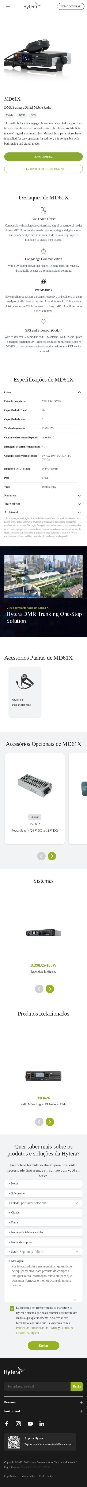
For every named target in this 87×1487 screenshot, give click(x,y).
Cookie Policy (46, 1476)
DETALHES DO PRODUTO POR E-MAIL (43, 169)
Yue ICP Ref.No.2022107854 (35, 1467)
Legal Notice (10, 1476)
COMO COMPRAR (71, 6)
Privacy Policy (28, 1476)
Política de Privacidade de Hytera (36, 1327)
